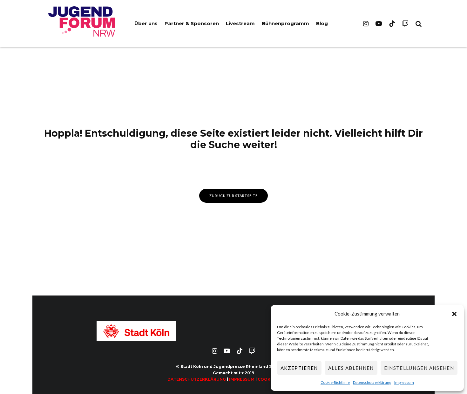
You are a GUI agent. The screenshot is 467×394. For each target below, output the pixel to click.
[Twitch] (405, 23)
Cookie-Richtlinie (335, 382)
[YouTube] (378, 23)
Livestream (240, 23)
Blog (322, 23)
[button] (454, 314)
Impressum (404, 382)
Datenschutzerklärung (372, 382)
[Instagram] (366, 23)
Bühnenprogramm (285, 23)
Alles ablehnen (351, 368)
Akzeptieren (299, 368)
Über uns (146, 23)
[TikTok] (392, 23)
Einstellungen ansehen (419, 368)
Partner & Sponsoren (192, 23)
